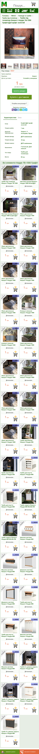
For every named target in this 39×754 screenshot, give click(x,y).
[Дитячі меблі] (32, 10)
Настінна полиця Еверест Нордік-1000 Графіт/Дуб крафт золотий (10, 215)
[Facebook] (15, 109)
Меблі (13, 16)
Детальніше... (10, 186)
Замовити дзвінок (10, 751)
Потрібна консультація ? (19, 103)
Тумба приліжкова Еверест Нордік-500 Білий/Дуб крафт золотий (28, 442)
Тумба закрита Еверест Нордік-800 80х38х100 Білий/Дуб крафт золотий (28, 506)
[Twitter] (26, 109)
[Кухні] (9, 10)
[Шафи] (17, 10)
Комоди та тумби (24, 16)
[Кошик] (34, 4)
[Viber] (13, 109)
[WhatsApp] (21, 109)
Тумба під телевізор (9, 18)
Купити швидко (19, 91)
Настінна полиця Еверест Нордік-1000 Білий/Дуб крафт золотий (28, 183)
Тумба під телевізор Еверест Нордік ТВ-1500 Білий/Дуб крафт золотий (10, 183)
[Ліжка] (24, 10)
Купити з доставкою (19, 97)
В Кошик (15, 192)
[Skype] (23, 109)
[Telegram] (18, 109)
